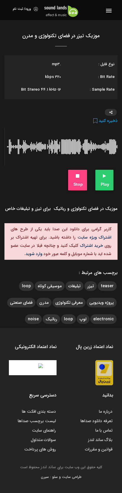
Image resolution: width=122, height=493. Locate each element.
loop (26, 286)
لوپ (83, 319)
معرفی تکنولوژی (69, 302)
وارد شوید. (33, 254)
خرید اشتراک (90, 245)
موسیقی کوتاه (50, 286)
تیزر (90, 286)
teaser (107, 286)
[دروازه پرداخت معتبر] (104, 372)
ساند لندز (48, 467)
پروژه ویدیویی (101, 302)
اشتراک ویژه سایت (93, 237)
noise (33, 319)
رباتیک (51, 319)
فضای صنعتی (21, 302)
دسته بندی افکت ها (39, 411)
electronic (103, 319)
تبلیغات (74, 286)
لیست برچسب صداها (37, 421)
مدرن (44, 302)
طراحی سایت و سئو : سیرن (61, 477)
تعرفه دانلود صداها (97, 421)
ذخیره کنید (107, 120)
